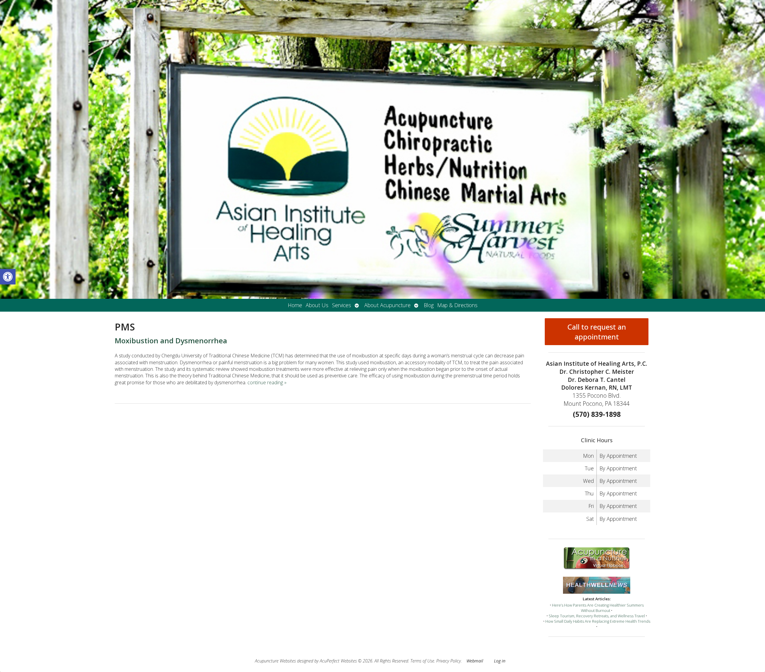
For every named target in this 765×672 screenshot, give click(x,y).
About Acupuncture (387, 305)
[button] (8, 276)
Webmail (474, 661)
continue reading (267, 382)
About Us (317, 305)
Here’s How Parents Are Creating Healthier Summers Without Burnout (598, 607)
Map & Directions (457, 305)
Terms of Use (422, 661)
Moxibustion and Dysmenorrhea (171, 340)
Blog (429, 305)
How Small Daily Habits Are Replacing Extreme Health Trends (597, 621)
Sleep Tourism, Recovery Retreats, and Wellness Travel (597, 616)
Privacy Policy (448, 661)
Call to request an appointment (596, 332)
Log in (499, 661)
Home (295, 305)
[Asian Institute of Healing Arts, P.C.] (382, 149)
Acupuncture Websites (275, 661)
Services (341, 305)
